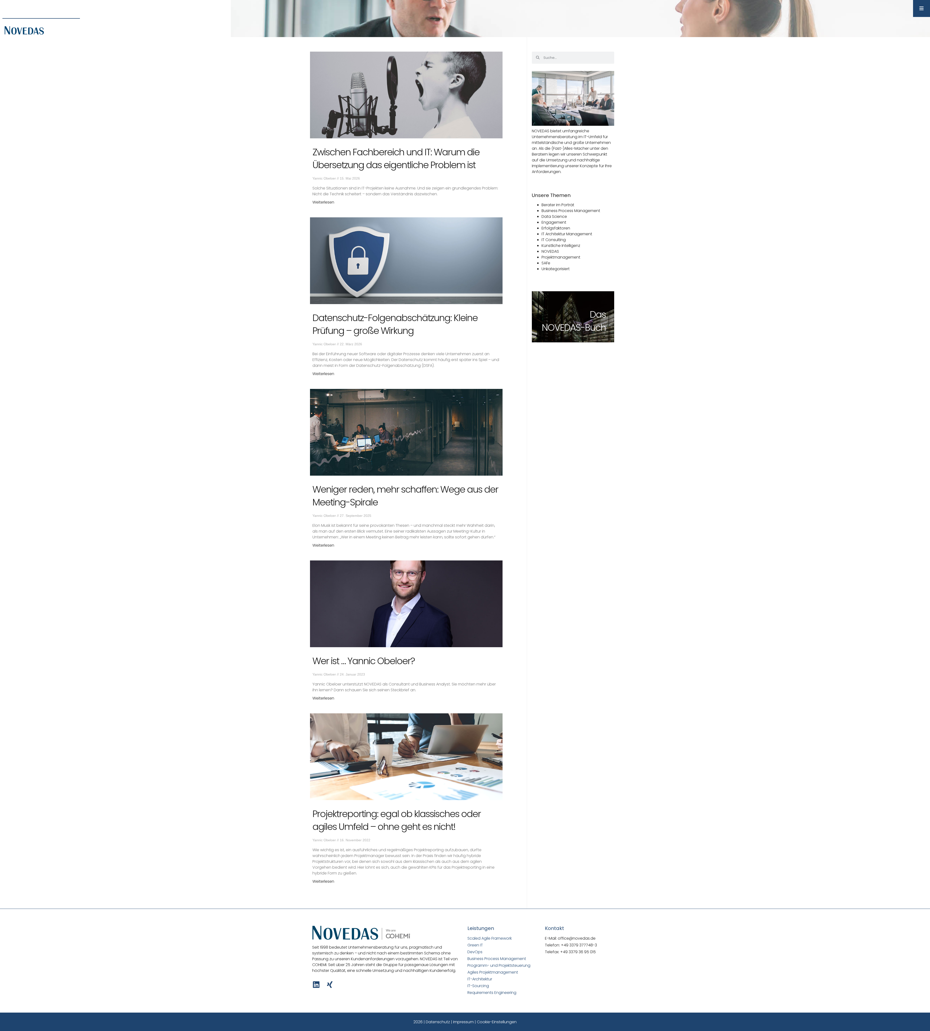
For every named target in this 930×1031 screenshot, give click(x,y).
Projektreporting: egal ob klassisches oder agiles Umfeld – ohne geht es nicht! (396, 820)
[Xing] (329, 984)
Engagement (554, 222)
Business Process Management (571, 210)
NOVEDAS (550, 251)
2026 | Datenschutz (431, 1022)
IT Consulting (554, 240)
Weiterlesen (323, 202)
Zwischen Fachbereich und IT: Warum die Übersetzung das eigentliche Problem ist (396, 158)
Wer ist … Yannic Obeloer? (363, 660)
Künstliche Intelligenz (561, 245)
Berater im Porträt (558, 205)
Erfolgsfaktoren (556, 228)
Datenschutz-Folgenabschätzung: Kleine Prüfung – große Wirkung (395, 324)
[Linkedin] (316, 984)
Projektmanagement (561, 257)
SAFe (546, 263)
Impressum (463, 1022)
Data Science (554, 216)
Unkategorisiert (556, 269)
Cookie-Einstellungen (497, 1022)
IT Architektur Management (567, 234)
